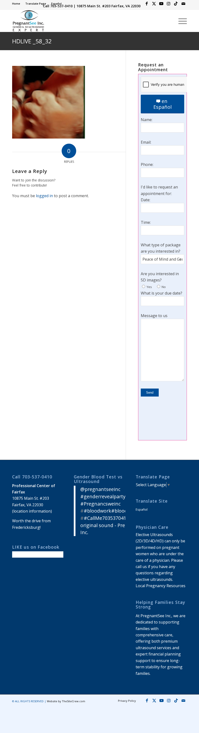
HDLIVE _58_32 (32, 41)
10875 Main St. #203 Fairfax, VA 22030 (108, 6)
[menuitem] (17, 3)
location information (32, 511)
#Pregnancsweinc (100, 503)
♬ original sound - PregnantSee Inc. (113, 525)
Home (16, 3)
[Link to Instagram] (168, 3)
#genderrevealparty (102, 496)
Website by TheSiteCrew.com (66, 701)
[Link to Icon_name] (175, 3)
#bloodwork (97, 510)
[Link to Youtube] (161, 3)
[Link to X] (154, 3)
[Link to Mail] (183, 3)
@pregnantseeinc (100, 489)
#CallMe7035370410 (106, 518)
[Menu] (180, 21)
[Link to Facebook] (146, 3)
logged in (44, 195)
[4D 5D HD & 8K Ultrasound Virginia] (28, 21)
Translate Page (35, 3)
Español (56, 3)
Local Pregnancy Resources (160, 585)
